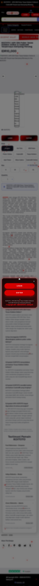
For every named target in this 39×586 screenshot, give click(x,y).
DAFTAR (19, 293)
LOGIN (19, 286)
